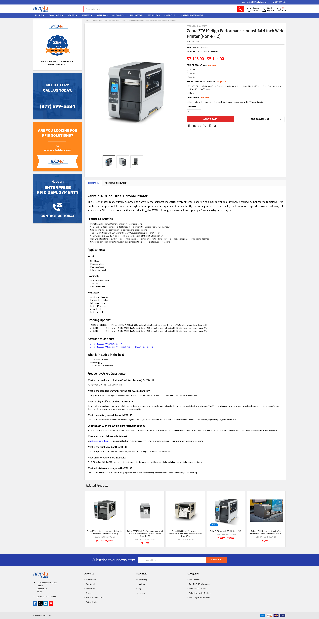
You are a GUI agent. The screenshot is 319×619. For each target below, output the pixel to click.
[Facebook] (189, 126)
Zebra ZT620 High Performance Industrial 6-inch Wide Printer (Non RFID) (104, 532)
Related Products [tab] (97, 486)
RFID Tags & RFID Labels (199, 597)
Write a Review (193, 41)
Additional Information (116, 183)
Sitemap (141, 593)
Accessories (117, 15)
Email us (141, 584)
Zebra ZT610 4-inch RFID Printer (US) (225, 531)
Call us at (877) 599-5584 (47, 596)
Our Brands (90, 584)
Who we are (91, 579)
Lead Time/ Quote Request (191, 15)
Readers (71, 15)
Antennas (101, 15)
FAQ (139, 588)
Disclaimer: (198, 97)
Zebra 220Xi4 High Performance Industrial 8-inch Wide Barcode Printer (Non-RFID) (185, 533)
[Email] (194, 126)
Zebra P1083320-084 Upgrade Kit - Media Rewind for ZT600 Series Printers (121, 347)
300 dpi (192, 73)
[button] (260, 119)
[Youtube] (51, 603)
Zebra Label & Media (197, 588)
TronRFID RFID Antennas (199, 584)
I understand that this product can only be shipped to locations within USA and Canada (226, 102)
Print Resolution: (202, 65)
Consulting (142, 579)
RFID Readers (194, 579)
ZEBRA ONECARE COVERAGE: (206, 81)
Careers (89, 593)
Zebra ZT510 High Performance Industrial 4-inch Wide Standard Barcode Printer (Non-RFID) (145, 533)
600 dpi (192, 77)
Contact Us (169, 15)
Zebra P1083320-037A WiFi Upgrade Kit (106, 344)
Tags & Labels (55, 15)
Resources (153, 15)
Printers (86, 15)
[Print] (199, 126)
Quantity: (192, 106)
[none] (135, 89)
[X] (204, 126)
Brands (38, 15)
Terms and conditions (95, 597)
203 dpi (192, 69)
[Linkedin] (210, 126)
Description (93, 183)
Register (271, 10)
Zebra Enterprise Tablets (199, 593)
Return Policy (92, 602)
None (191, 93)
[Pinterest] (215, 126)
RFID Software (136, 15)
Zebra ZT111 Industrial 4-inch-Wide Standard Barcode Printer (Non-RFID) (266, 532)
